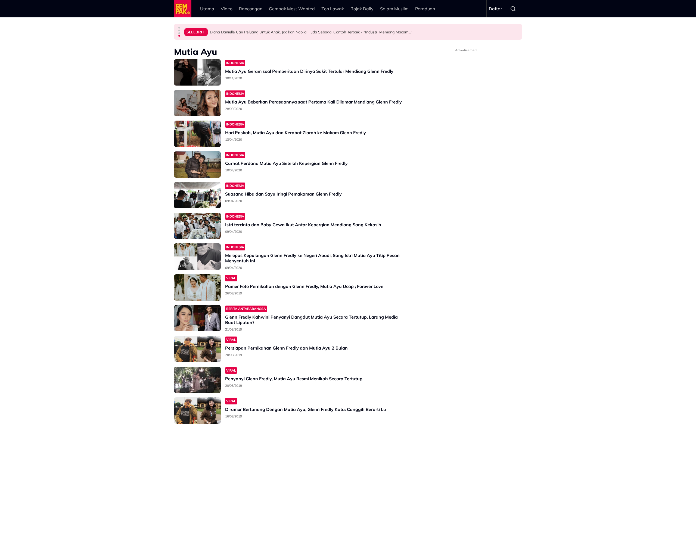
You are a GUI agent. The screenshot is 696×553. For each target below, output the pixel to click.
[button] (179, 28)
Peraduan (425, 8)
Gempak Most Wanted (292, 8)
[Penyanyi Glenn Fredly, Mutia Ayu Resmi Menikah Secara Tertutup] (197, 380)
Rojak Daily (362, 8)
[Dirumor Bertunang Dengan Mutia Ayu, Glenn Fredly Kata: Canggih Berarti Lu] (197, 410)
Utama (207, 8)
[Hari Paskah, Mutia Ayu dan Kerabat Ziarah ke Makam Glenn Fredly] (197, 134)
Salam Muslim (394, 8)
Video (226, 8)
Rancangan (250, 8)
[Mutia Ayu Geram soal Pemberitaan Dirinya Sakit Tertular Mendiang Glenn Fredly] (197, 72)
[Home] (182, 8)
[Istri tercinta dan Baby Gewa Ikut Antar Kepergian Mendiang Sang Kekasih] (197, 226)
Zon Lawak (332, 8)
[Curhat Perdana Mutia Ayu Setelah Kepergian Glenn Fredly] (197, 164)
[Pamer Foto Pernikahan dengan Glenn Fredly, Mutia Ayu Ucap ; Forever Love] (197, 287)
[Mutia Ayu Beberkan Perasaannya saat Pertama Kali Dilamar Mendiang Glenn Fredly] (197, 103)
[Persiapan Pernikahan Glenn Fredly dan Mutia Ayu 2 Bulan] (197, 349)
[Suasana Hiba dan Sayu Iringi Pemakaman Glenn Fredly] (197, 195)
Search (513, 8)
